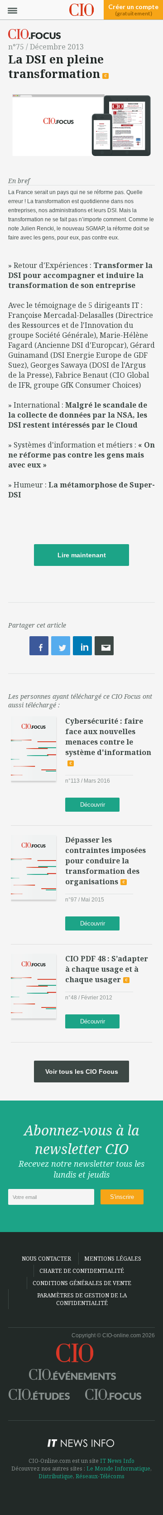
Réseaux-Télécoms (100, 1476)
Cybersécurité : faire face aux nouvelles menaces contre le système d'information (108, 736)
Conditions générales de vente (82, 1283)
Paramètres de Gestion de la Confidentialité (82, 1299)
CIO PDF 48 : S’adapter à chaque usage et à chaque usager (106, 969)
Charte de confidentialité (81, 1271)
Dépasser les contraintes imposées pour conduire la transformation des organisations (105, 861)
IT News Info (117, 1461)
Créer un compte (133, 10)
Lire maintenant (82, 555)
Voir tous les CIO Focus (81, 1071)
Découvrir (92, 804)
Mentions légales (112, 1258)
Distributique (55, 1476)
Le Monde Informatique (118, 1468)
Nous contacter (46, 1258)
